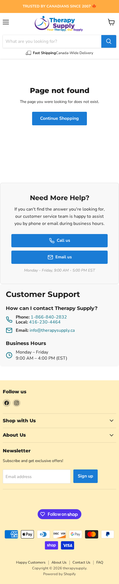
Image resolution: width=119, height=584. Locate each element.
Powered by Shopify (59, 574)
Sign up (85, 476)
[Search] (108, 41)
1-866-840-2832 (49, 317)
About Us (58, 562)
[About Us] (59, 6)
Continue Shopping (59, 118)
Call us (63, 240)
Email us (63, 257)
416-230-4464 (45, 322)
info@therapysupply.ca (52, 330)
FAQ (99, 562)
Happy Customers (30, 562)
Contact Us (81, 562)
